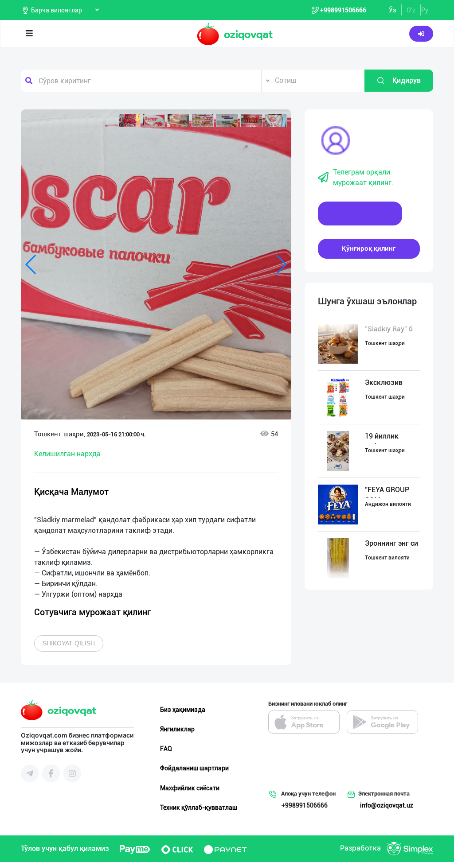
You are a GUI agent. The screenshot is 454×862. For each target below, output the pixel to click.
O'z (411, 10)
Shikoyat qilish (69, 643)
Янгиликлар (177, 729)
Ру (424, 10)
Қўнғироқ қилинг (368, 248)
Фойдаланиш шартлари (194, 768)
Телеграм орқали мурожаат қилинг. (363, 177)
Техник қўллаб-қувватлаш (198, 807)
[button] (129, 120)
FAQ (166, 748)
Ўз (392, 10)
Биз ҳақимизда (182, 709)
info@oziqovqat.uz (386, 805)
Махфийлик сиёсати (189, 788)
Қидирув (406, 80)
